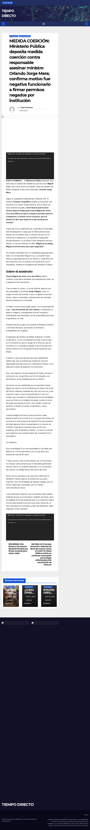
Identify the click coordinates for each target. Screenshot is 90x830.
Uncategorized (25, 36)
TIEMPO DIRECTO (18, 804)
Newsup (31, 819)
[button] (83, 24)
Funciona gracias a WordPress (12, 819)
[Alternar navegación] (43, 24)
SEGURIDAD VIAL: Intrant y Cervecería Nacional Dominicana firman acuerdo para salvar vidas (18, 548)
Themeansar (6, 821)
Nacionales (14, 36)
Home (86, 815)
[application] (30, 165)
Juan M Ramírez (27, 107)
